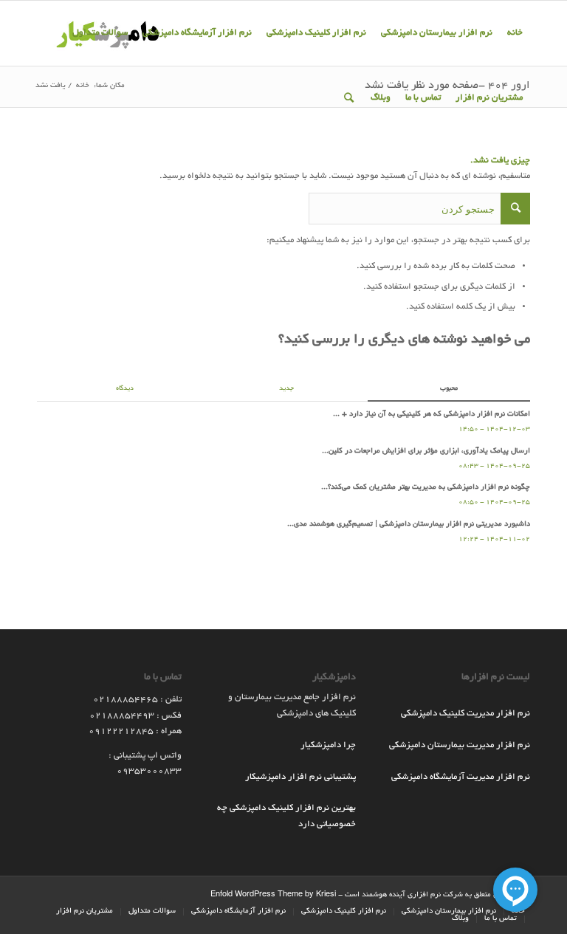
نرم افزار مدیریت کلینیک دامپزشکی (465, 713)
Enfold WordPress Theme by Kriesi (273, 895)
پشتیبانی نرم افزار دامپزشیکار (300, 777)
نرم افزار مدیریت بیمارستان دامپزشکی (459, 745)
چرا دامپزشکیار (328, 745)
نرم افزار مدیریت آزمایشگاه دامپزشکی (460, 777)
